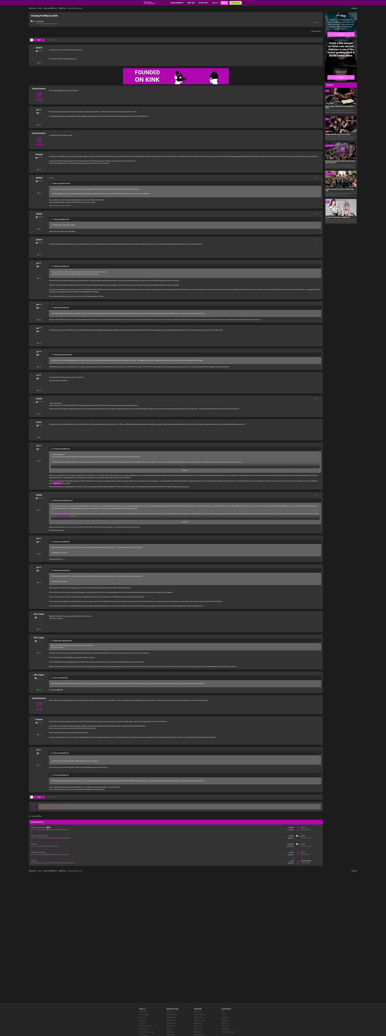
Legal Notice (142, 1020)
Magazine (146, 1014)
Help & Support (143, 1011)
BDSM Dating (225, 1026)
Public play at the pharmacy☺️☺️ (40, 827)
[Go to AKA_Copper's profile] (39, 621)
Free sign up (235, 3)
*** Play (341, 34)
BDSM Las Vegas (198, 1017)
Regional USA (198, 1009)
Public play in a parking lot (38, 852)
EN (216, 3)
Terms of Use (142, 1017)
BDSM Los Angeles (199, 1014)
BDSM (223, 1011)
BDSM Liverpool (171, 1020)
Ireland (176, 1009)
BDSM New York (198, 1011)
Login (224, 3)
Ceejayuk (39, 154)
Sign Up (341, 77)
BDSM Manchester (171, 1017)
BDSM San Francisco (199, 1020)
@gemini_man (58, 483)
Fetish (223, 1014)
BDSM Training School (228, 1032)
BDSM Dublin (170, 1032)
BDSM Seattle (197, 1032)
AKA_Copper (39, 614)
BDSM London (170, 1011)
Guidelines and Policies (145, 1026)
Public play (34, 844)
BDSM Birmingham (172, 1014)
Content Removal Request (146, 1032)
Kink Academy (54, 846)
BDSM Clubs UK (171, 1034)
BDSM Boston (198, 1023)
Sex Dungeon (225, 1017)
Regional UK (170, 1009)
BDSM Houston (198, 1026)
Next (39, 40)
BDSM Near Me (226, 1029)
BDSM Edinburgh (171, 1026)
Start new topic (316, 31)
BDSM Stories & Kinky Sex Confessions (58, 829)
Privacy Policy (143, 1023)
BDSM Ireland (170, 1029)
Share (317, 22)
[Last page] (43, 40)
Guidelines (354, 8)
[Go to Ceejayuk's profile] (39, 161)
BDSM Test (224, 1020)
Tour (140, 1014)
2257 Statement (143, 1034)
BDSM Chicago (198, 1029)
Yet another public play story (39, 836)
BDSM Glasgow (171, 1023)
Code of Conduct (143, 1029)
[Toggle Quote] (51, 183)
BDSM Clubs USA (198, 1034)
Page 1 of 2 (51, 40)
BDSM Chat (225, 1023)
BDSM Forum (54, 24)
